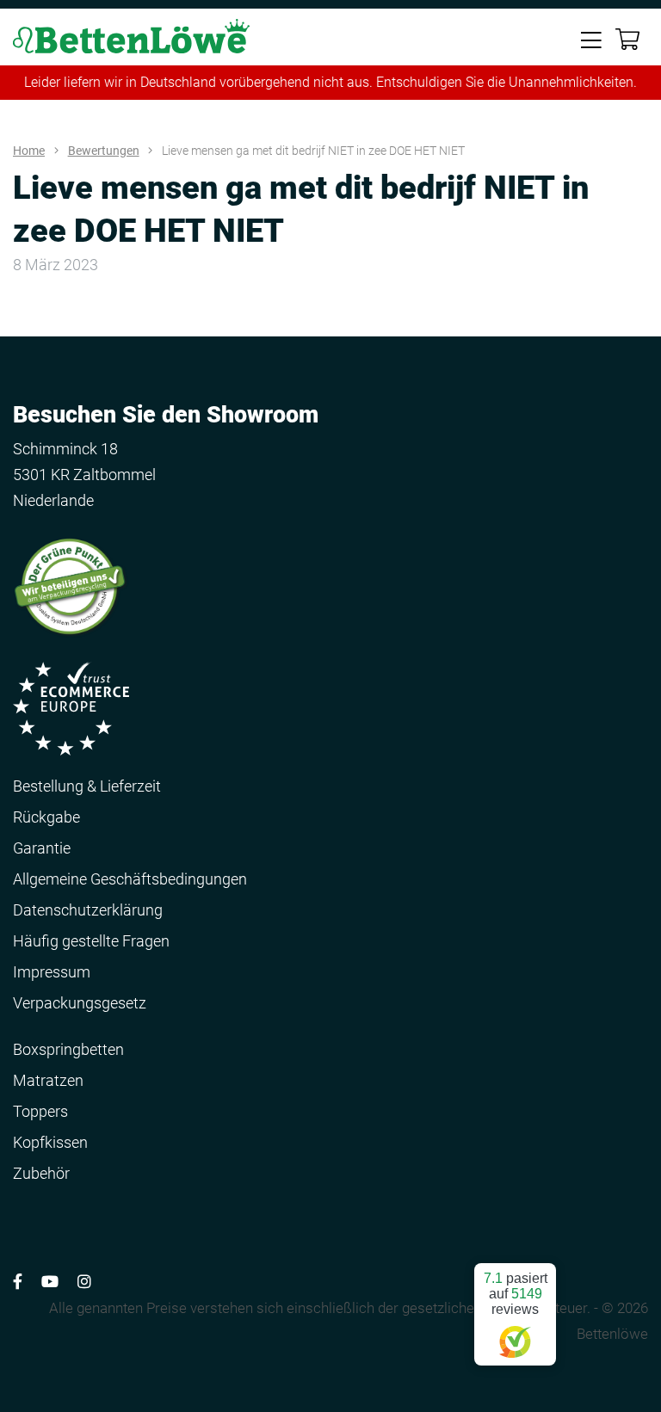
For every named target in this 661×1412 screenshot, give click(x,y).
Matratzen (48, 1080)
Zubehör (41, 1173)
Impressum (51, 972)
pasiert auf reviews (515, 1293)
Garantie (42, 848)
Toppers (40, 1111)
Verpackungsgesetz (79, 1003)
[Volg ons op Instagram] (84, 1282)
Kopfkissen (50, 1142)
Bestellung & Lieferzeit (87, 786)
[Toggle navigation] (591, 39)
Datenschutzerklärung (88, 910)
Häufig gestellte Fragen (91, 941)
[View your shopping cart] (627, 40)
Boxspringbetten (68, 1049)
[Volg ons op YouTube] (50, 1282)
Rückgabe (46, 817)
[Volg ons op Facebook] (17, 1282)
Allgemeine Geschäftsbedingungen (130, 879)
